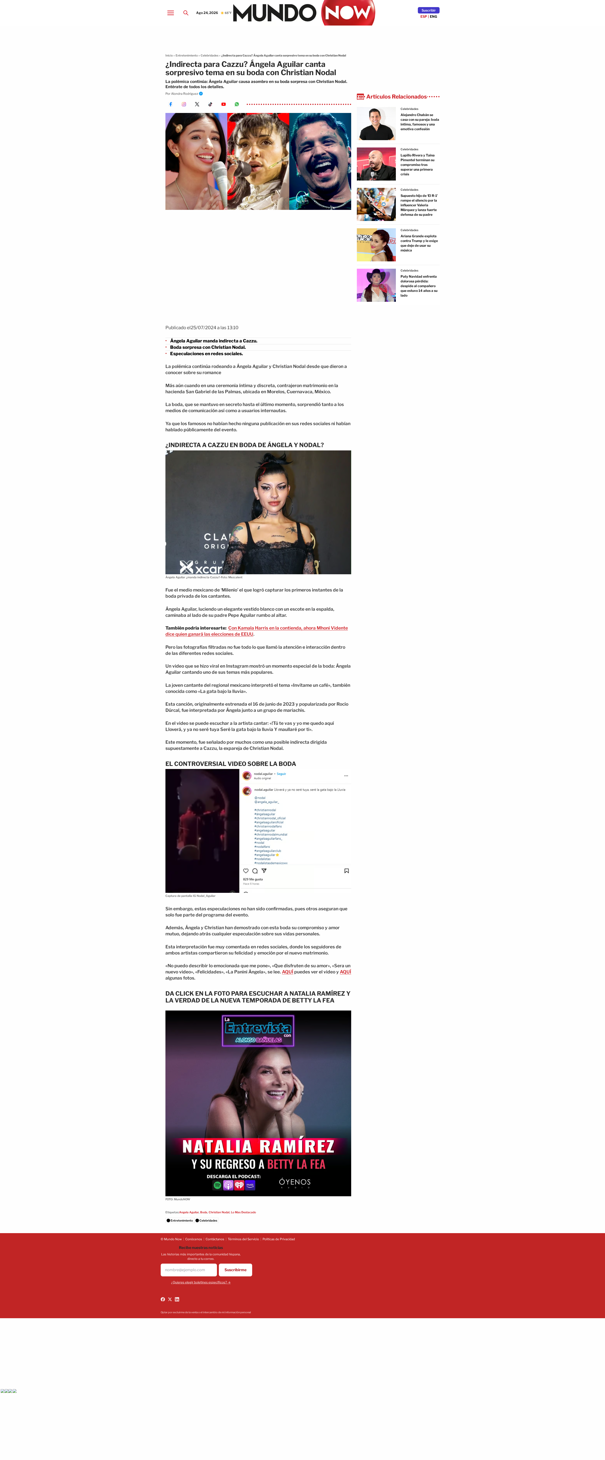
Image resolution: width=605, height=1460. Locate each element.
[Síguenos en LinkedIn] (177, 1299)
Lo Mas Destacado (243, 1212)
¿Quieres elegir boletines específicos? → (201, 1282)
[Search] (186, 13)
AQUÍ (287, 972)
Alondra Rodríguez (184, 93)
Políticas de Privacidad (279, 1239)
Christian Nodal (219, 1212)
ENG (433, 16)
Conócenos (193, 1239)
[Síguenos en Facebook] (163, 1299)
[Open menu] (170, 13)
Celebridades (209, 55)
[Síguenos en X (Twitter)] (170, 1299)
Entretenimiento (187, 55)
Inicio (169, 55)
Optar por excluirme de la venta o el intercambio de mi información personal (206, 1312)
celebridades (409, 109)
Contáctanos (215, 1239)
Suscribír (429, 10)
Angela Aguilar (189, 1212)
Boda (203, 1212)
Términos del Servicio (243, 1239)
